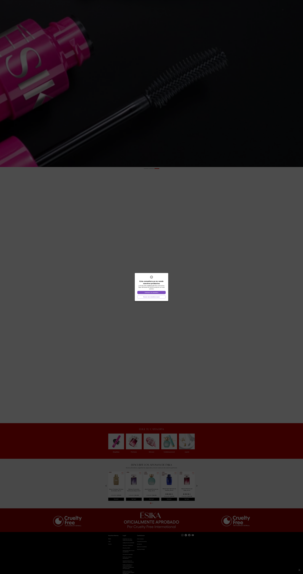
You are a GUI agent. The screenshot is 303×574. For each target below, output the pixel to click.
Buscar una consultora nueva (151, 297)
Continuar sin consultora (151, 292)
